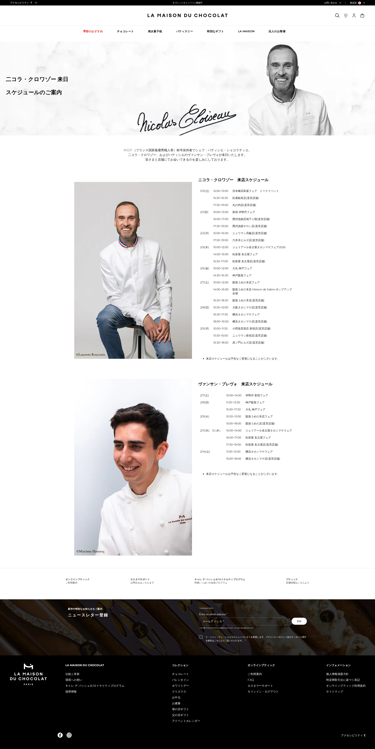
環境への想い (73, 680)
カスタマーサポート (260, 685)
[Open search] (337, 15)
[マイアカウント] (354, 15)
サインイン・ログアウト (263, 691)
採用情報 (71, 691)
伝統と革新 (72, 674)
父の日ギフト (180, 715)
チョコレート (180, 674)
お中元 (176, 697)
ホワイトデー (180, 685)
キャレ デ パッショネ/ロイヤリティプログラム (95, 685)
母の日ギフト (180, 709)
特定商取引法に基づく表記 (343, 680)
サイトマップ (334, 691)
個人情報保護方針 (337, 674)
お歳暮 (176, 703)
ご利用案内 (255, 674)
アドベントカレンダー (186, 721)
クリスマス (179, 691)
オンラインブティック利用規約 (346, 685)
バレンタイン (180, 680)
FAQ (251, 680)
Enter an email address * (213, 614)
